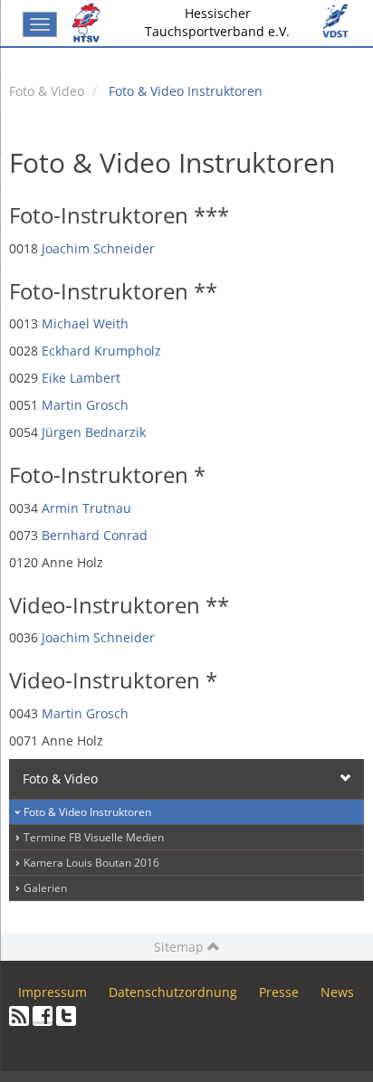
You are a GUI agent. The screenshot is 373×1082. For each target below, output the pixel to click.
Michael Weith (85, 323)
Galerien (45, 888)
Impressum (52, 992)
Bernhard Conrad (95, 535)
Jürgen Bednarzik (94, 432)
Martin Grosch (85, 404)
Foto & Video (46, 91)
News (337, 992)
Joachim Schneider (98, 248)
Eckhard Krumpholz (101, 350)
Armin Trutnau (86, 508)
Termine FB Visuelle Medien (94, 837)
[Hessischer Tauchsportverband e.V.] (90, 22)
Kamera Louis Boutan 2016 (91, 862)
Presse (279, 992)
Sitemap (180, 946)
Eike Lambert (81, 377)
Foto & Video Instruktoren (186, 91)
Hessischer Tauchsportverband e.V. (217, 22)
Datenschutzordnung (173, 992)
